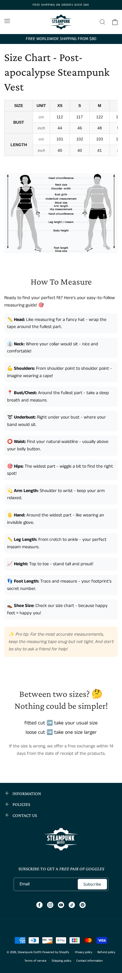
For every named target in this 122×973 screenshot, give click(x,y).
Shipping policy (61, 961)
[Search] (102, 22)
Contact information (89, 961)
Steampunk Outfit (29, 952)
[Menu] (7, 21)
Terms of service (35, 961)
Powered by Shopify (55, 952)
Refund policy (106, 952)
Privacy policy (83, 952)
